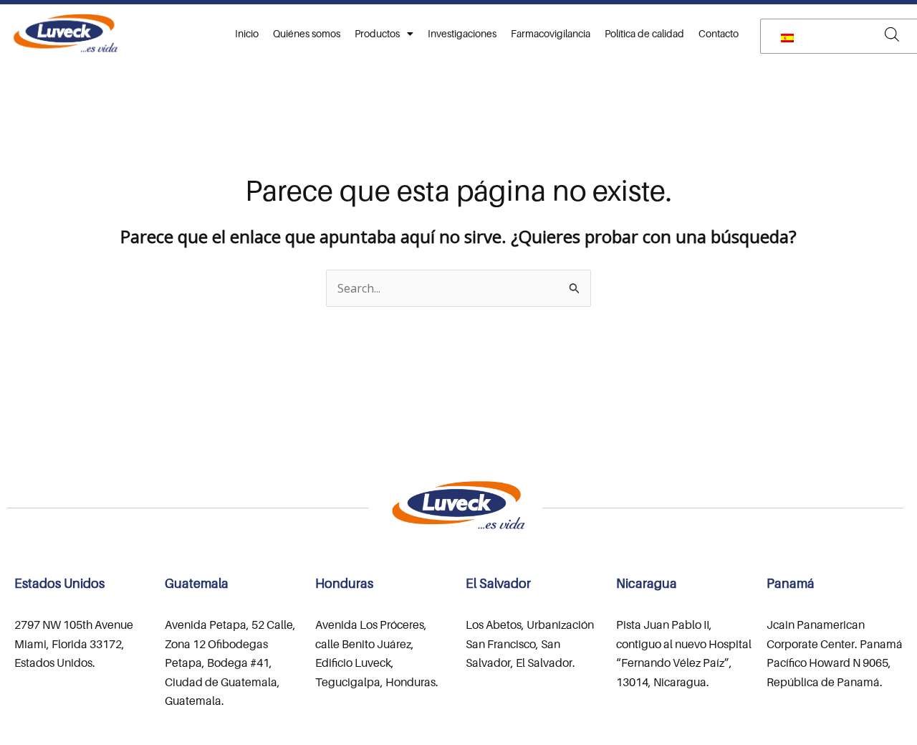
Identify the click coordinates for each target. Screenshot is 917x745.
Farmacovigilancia (550, 33)
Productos (377, 33)
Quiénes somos (306, 33)
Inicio (247, 33)
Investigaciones (462, 33)
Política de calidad (644, 33)
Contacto (718, 33)
